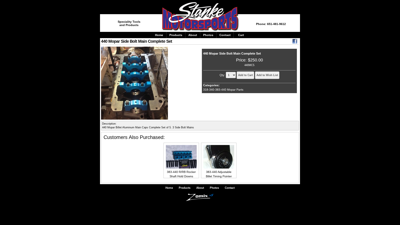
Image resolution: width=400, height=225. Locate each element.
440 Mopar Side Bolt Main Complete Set (232, 53)
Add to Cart (245, 75)
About (192, 35)
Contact (225, 35)
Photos (208, 35)
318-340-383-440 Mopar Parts (223, 89)
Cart (241, 35)
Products (175, 35)
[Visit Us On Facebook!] (294, 42)
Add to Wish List (267, 75)
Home (159, 35)
